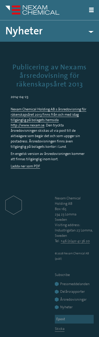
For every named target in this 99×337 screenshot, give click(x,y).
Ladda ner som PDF (25, 166)
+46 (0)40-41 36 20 (75, 241)
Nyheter (24, 31)
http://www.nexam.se (27, 125)
